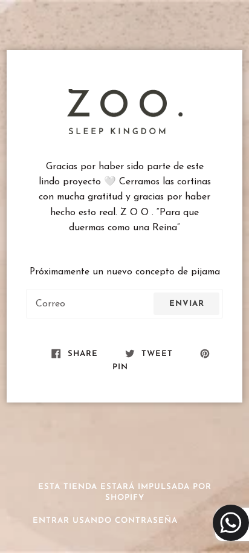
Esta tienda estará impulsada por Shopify (125, 492)
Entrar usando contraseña (105, 521)
